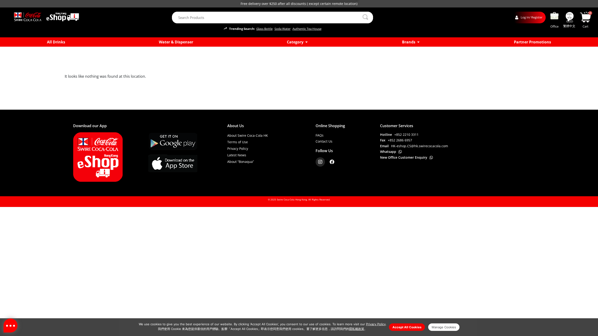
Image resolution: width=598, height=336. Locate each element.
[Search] (365, 17)
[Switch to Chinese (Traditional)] (569, 17)
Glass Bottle (264, 29)
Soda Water (282, 29)
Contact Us (324, 141)
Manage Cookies (444, 327)
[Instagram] (320, 162)
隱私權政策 (356, 329)
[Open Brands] (418, 42)
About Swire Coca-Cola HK (247, 135)
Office (554, 26)
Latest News (236, 155)
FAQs (320, 135)
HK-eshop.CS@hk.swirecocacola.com (419, 146)
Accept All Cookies (406, 327)
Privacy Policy (237, 148)
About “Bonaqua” (240, 161)
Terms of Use (237, 142)
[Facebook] (332, 162)
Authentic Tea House (306, 29)
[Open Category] (306, 42)
